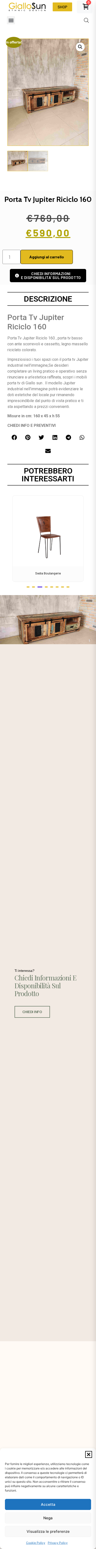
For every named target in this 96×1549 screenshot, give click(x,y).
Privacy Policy (58, 1543)
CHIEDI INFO (32, 1012)
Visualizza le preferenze (48, 1531)
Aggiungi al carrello (46, 256)
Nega (48, 1518)
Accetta (48, 1504)
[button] (88, 1454)
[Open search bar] (86, 20)
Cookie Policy (35, 1543)
